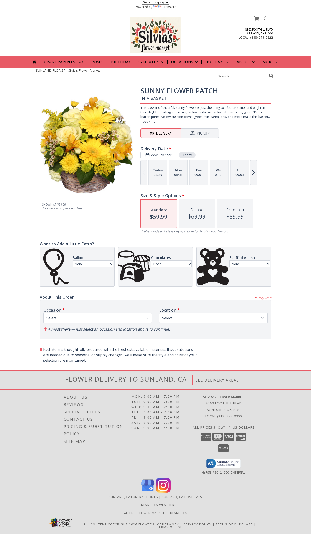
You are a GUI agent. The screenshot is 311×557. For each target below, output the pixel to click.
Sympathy (148, 61)
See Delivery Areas (217, 380)
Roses (98, 61)
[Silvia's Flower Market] (155, 35)
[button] (260, 18)
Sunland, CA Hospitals (182, 497)
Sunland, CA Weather (155, 505)
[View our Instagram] (163, 491)
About (243, 61)
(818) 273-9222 (261, 37)
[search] (271, 75)
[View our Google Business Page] (147, 491)
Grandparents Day (64, 61)
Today (187, 155)
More (268, 61)
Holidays (214, 61)
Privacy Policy (198, 524)
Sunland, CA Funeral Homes (133, 497)
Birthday (121, 61)
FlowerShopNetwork (158, 524)
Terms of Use (169, 527)
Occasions (182, 61)
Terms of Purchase (234, 524)
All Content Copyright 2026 (110, 524)
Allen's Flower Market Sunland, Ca (155, 513)
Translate (169, 7)
